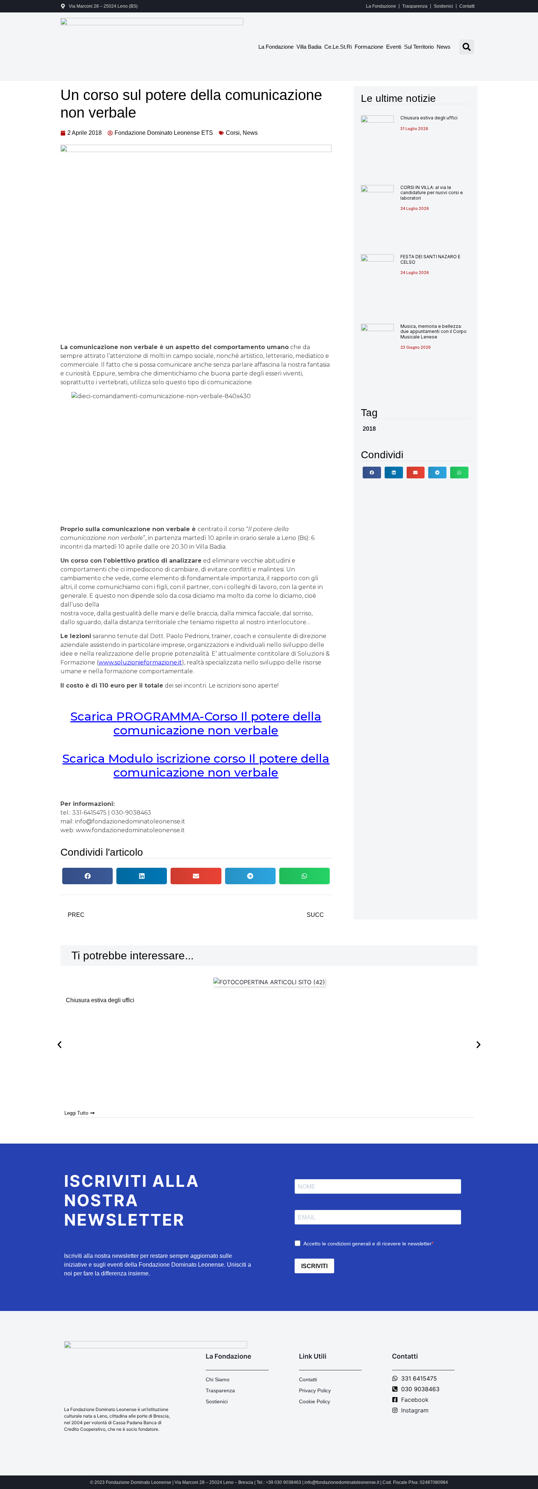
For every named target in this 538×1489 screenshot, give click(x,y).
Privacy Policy (315, 1390)
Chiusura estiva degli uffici (428, 118)
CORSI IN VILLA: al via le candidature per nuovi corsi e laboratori (431, 193)
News (444, 47)
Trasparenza (414, 6)
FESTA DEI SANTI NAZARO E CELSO (430, 259)
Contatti (467, 6)
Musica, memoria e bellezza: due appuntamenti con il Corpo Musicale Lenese (433, 331)
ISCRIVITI (314, 1266)
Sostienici (443, 6)
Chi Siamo (217, 1379)
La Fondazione (381, 6)
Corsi (233, 133)
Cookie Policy (314, 1401)
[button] (466, 47)
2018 (369, 429)
